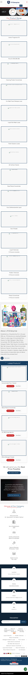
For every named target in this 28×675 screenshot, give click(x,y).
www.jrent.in (14, 609)
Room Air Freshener (20, 647)
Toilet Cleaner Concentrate (13, 641)
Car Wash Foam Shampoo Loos (14, 101)
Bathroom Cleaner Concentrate (13, 645)
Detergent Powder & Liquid (9, 639)
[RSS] (14, 633)
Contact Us (13, 631)
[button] (14, 585)
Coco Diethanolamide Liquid (14, 207)
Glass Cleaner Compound (9, 649)
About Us (13, 628)
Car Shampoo (22, 649)
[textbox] (13, 6)
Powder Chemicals (14, 272)
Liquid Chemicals (14, 250)
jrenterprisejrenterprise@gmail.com (14, 597)
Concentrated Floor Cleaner (9, 383)
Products (20, 628)
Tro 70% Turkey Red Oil (8, 432)
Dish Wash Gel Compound (14, 643)
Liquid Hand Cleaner (7, 647)
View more (6, 358)
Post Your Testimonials (14, 495)
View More (18, 386)
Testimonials (20, 630)
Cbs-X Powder (14, 228)
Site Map (22, 631)
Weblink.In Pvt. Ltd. (17, 660)
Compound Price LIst (9, 630)
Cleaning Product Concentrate (14, 80)
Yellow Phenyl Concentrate (8, 407)
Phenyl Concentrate (14, 295)
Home (5, 628)
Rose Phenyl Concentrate (14, 186)
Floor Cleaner (21, 639)
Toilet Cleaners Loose (14, 143)
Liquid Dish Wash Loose (14, 122)
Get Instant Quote (13, 472)
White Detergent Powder (8, 457)
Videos (5, 631)
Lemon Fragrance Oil (14, 37)
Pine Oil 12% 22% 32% (14, 58)
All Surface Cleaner (14, 165)
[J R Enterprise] (13, 2)
